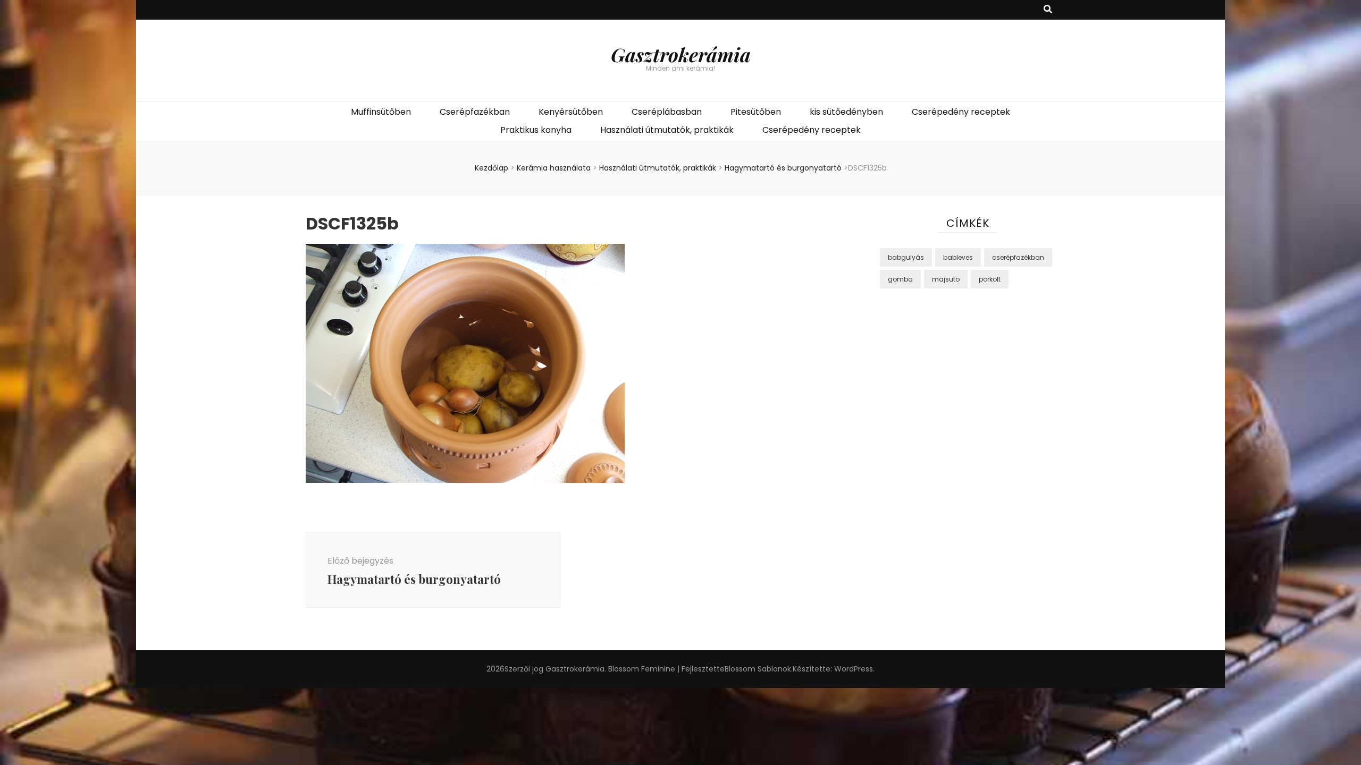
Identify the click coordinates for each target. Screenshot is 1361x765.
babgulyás (906, 257)
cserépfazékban (1018, 257)
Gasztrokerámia (681, 54)
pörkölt (990, 279)
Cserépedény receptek (961, 112)
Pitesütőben (755, 112)
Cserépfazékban (475, 112)
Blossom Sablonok (758, 669)
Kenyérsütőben (571, 112)
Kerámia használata (554, 168)
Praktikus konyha (536, 130)
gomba (900, 279)
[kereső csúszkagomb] (1048, 10)
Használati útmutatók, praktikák (667, 130)
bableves (958, 257)
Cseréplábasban (667, 112)
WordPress (853, 669)
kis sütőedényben (846, 112)
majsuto (946, 279)
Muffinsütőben (381, 112)
